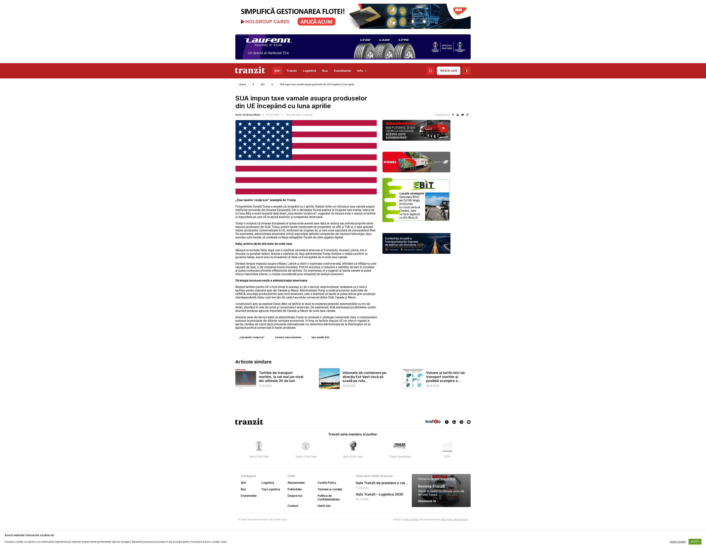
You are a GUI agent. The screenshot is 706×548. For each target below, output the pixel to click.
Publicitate (295, 489)
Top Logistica (270, 489)
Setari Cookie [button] (678, 541)
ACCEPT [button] (695, 541)
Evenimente (342, 71)
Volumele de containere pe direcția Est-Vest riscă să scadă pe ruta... (364, 377)
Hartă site (324, 506)
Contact (293, 506)
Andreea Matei (251, 114)
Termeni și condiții (330, 489)
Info (360, 71)
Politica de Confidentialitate (329, 497)
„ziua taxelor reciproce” (251, 337)
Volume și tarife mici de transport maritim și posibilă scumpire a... (445, 377)
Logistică (309, 71)
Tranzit (291, 71)
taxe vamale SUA (320, 337)
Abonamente (296, 482)
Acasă (242, 84)
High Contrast (411, 519)
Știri (277, 71)
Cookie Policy (327, 482)
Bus (325, 71)
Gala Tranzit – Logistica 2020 (379, 494)
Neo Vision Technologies (454, 519)
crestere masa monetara (288, 337)
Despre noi (295, 495)
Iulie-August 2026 (445, 478)
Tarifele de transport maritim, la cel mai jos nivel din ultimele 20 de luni (281, 377)
